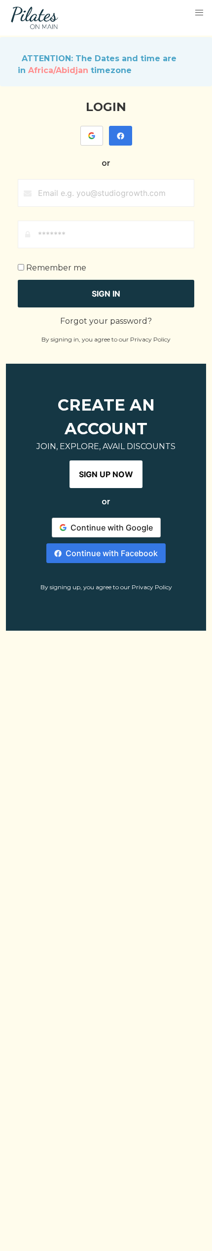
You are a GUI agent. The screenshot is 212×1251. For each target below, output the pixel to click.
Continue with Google (112, 527)
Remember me (55, 267)
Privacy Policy (150, 339)
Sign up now (106, 474)
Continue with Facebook (112, 553)
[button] (199, 13)
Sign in (106, 294)
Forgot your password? (106, 321)
